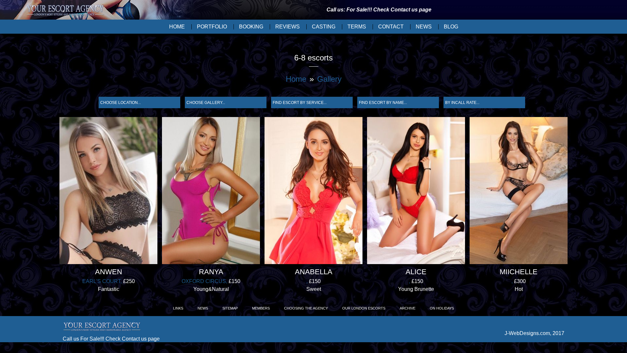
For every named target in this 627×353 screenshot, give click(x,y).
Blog (451, 26)
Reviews (287, 26)
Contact (391, 26)
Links (178, 308)
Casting (323, 26)
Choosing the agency (306, 308)
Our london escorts (363, 308)
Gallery (329, 79)
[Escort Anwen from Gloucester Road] (108, 191)
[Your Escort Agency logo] (65, 11)
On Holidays (442, 308)
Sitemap (230, 308)
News (424, 26)
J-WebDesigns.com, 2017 (534, 333)
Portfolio (212, 26)
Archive (407, 308)
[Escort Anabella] (313, 191)
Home (177, 26)
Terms (356, 26)
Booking (251, 26)
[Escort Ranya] (211, 191)
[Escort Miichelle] (519, 191)
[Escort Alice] (416, 191)
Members (261, 308)
